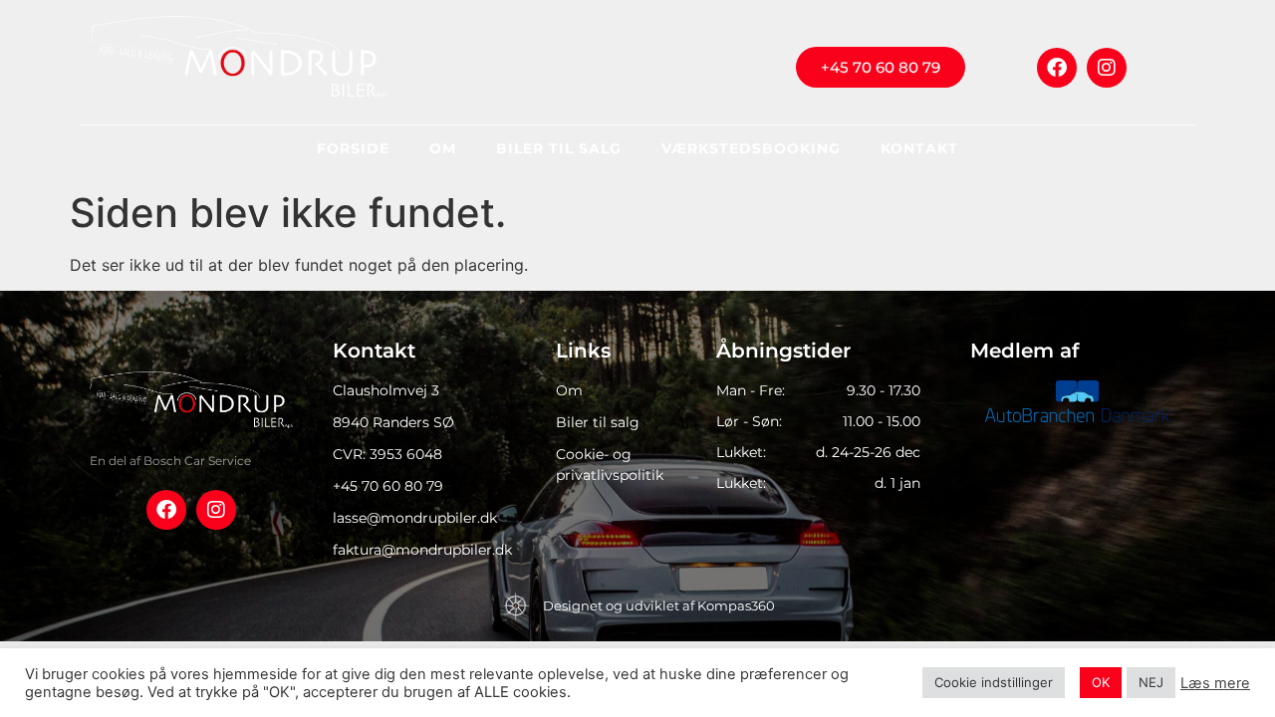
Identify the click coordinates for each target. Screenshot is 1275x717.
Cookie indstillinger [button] (993, 682)
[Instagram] (1107, 68)
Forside (353, 148)
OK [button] (1101, 682)
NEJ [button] (1151, 682)
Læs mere (1215, 683)
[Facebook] (1057, 68)
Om (442, 148)
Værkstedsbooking (751, 148)
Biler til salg (559, 148)
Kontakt (919, 148)
